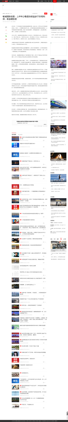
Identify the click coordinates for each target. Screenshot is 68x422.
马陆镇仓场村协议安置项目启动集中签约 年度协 (27, 121)
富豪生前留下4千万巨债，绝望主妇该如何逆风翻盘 (34, 352)
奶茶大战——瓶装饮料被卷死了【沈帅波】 (32, 305)
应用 (13, 1)
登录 (54, 1)
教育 (58, 239)
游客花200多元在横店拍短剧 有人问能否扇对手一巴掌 (32, 278)
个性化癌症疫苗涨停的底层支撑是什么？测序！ (33, 213)
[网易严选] (46, 1)
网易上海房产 (8, 13)
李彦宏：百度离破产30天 (55, 250)
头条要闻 (52, 58)
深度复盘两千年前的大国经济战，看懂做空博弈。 (33, 259)
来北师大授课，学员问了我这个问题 (30, 346)
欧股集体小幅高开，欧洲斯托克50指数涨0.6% (31, 153)
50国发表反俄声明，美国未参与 (27, 358)
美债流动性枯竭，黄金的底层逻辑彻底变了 (32, 245)
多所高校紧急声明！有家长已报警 (28, 265)
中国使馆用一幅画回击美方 (26, 365)
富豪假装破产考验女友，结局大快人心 (31, 161)
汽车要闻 (52, 196)
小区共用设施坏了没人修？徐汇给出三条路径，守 (58, 32)
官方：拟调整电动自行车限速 (27, 185)
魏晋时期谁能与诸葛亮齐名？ (56, 248)
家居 (51, 239)
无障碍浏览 (17, 1)
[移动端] (38, 1)
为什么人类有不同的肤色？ (55, 246)
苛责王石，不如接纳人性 (28, 404)
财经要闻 (52, 99)
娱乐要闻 (52, 151)
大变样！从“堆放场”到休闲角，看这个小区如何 (58, 37)
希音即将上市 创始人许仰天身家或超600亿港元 (31, 272)
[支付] (49, 1)
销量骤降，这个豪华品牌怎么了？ (28, 284)
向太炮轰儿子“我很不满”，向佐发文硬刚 (57, 169)
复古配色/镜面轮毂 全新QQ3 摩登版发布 (57, 210)
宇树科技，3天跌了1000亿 (55, 191)
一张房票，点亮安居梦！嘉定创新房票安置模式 (58, 34)
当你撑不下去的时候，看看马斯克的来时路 (32, 238)
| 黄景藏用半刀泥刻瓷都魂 (56, 222)
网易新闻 (54, 13)
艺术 (54, 239)
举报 (46, 21)
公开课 (64, 239)
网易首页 (10, 1)
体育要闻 (52, 123)
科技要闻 (52, 172)
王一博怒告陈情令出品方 (55, 167)
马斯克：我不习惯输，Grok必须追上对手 (58, 183)
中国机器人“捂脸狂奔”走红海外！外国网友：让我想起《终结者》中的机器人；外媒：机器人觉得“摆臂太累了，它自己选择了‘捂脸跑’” (33, 319)
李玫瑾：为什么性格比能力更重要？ (57, 241)
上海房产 (52, 19)
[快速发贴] (6, 27)
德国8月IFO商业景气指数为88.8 (27, 143)
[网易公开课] (42, 1)
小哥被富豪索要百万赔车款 (28, 219)
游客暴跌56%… (25, 373)
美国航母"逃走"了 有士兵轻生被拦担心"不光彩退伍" (32, 299)
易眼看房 (45, 124)
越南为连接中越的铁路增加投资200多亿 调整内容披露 (32, 325)
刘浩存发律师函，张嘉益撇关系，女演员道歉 (58, 161)
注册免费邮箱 (59, 1)
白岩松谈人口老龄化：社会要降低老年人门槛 (58, 243)
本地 (61, 239)
